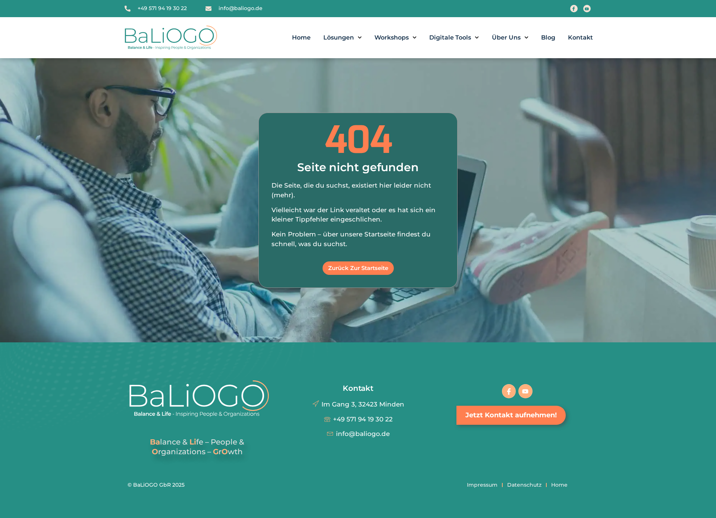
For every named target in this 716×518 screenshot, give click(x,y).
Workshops (391, 37)
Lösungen (338, 37)
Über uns (506, 37)
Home (301, 37)
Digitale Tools (450, 37)
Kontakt (580, 37)
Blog (548, 37)
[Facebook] (574, 8)
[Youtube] (587, 8)
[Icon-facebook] (509, 391)
